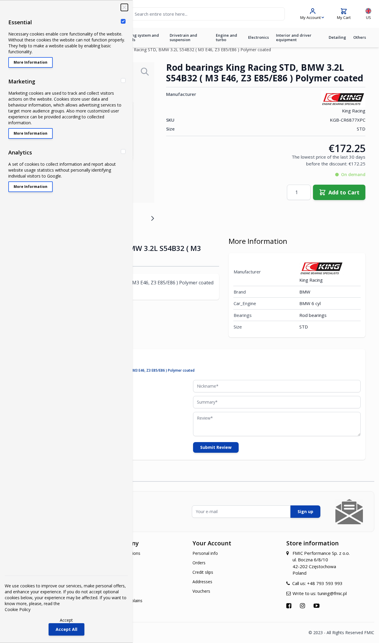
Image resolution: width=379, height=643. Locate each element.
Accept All (66, 629)
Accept (66, 620)
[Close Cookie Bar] (124, 7)
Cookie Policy (17, 609)
